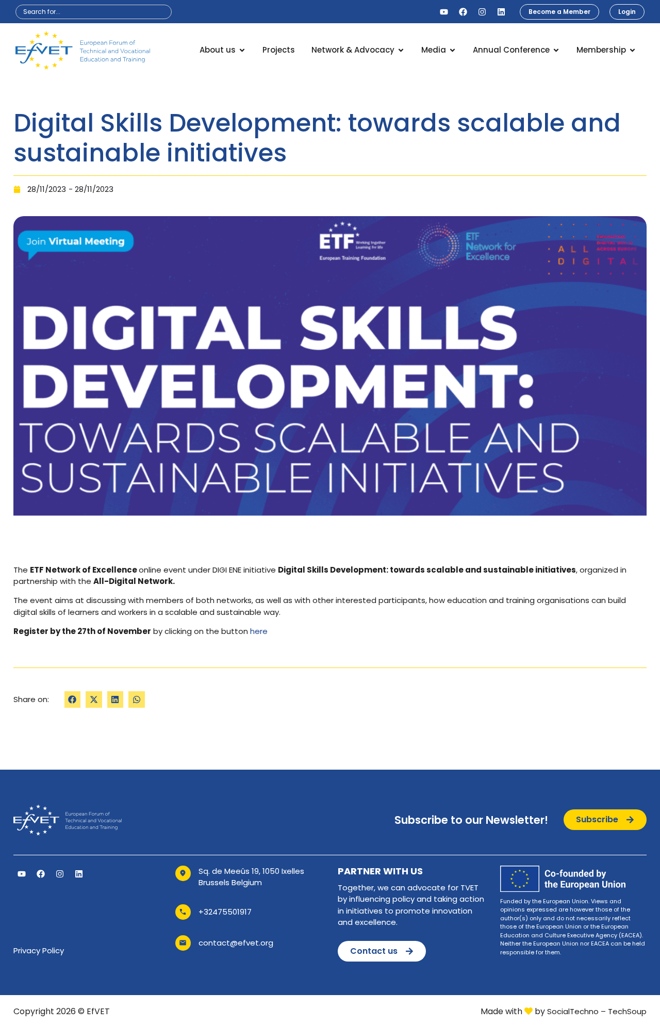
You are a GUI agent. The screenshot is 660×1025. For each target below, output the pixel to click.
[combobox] (93, 12)
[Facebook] (463, 12)
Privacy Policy (38, 950)
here (259, 631)
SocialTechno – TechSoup (597, 1011)
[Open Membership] (632, 50)
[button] (72, 699)
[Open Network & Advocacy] (401, 50)
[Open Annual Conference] (556, 50)
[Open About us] (242, 50)
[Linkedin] (501, 12)
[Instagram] (482, 12)
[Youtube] (444, 12)
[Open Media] (452, 50)
